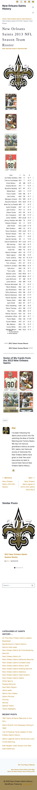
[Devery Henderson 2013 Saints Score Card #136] (26, 402)
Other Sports (7, 681)
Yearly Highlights (9, 709)
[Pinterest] (25, 1)
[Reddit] (29, 1)
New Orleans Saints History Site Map (23, 769)
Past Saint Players (9, 687)
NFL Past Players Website (26, 765)
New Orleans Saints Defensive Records (18, 659)
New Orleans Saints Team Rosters (14, 48)
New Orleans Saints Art (11, 656)
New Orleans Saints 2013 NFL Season (8, 482)
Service (5, 703)
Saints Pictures (8, 696)
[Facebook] (17, 1)
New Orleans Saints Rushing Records (17, 669)
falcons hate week (9, 647)
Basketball (6, 641)
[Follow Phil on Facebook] (13, 470)
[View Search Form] (33, 12)
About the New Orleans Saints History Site (21, 771)
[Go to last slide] (5, 536)
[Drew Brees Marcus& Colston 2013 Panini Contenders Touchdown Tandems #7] (10, 402)
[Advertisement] (18, 608)
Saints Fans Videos (9, 693)
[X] (21, 1)
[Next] (31, 536)
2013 (5, 420)
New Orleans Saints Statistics (14, 672)
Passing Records (9, 684)
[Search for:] (18, 585)
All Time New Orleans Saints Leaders (17, 638)
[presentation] (18, 529)
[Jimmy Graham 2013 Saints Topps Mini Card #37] (10, 380)
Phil (13, 428)
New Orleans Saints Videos (13, 678)
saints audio (7, 690)
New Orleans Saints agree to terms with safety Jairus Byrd (28, 484)
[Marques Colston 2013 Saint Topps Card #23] (26, 380)
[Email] (33, 1)
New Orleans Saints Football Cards (16, 663)
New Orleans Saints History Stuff (15, 666)
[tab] (14, 567)
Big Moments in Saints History (14, 644)
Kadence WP (27, 784)
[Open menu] (33, 7)
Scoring (5, 699)
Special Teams (8, 706)
